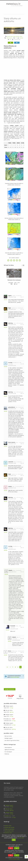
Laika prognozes (9, 38)
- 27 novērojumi (17, 486)
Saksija (10, 486)
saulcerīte (10, 461)
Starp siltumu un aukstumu (10, 47)
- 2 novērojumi (19, 461)
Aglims (10, 295)
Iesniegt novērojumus (9, 689)
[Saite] (14, 273)
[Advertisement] (14, 10)
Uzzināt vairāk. (21, 837)
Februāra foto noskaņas (14, 280)
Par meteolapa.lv (8, 751)
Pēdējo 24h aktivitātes (9, 829)
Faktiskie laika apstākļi (9, 827)
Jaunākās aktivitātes (10, 703)
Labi (14, 840)
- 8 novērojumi (20, 308)
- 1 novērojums (21, 442)
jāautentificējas (15, 677)
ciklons (21, 36)
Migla (9, 308)
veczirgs (10, 362)
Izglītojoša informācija (9, 749)
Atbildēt (5, 299)
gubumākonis (11, 407)
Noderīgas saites (8, 832)
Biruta (9, 651)
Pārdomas (7, 754)
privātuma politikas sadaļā (14, 859)
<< (7, 667)
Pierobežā (12, 625)
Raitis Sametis (11, 442)
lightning (10, 323)
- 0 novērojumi (18, 295)
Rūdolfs (10, 570)
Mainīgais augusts (9, 706)
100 (16, 38)
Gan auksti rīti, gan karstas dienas (12, 740)
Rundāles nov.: (10, 719)
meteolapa (21, 38)
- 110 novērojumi (20, 651)
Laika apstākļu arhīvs (9, 831)
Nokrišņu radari (8, 825)
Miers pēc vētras (9, 710)
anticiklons (17, 36)
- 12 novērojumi (18, 570)
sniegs (14, 36)
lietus (12, 36)
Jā (16, 848)
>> (22, 670)
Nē (10, 848)
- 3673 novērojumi (19, 323)
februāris (9, 36)
